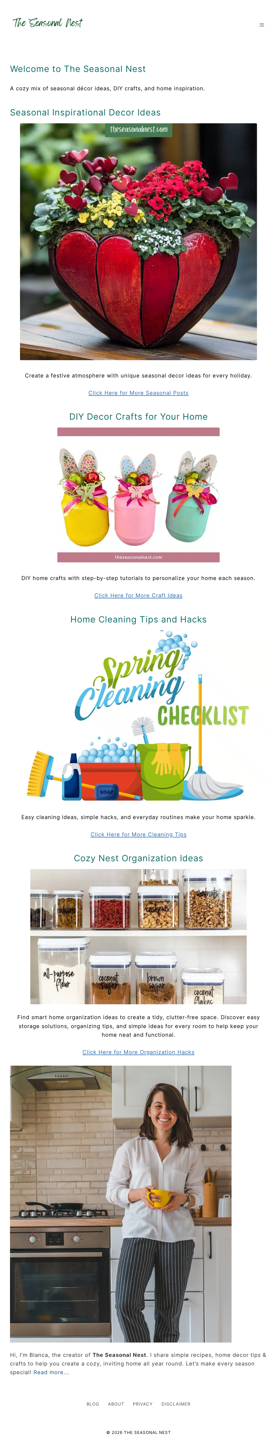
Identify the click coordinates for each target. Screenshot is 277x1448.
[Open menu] (262, 25)
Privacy (143, 1404)
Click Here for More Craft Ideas (138, 595)
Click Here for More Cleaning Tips (139, 834)
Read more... (51, 1372)
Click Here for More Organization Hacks (138, 1052)
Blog (93, 1404)
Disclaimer (175, 1404)
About (116, 1404)
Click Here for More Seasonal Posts (138, 393)
